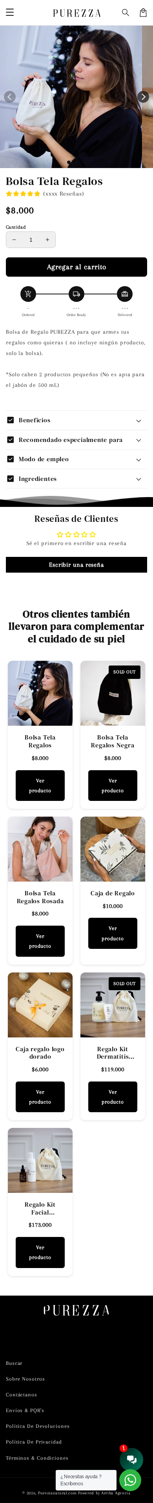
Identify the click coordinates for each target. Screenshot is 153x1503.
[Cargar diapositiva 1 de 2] (77, 162)
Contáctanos (21, 1395)
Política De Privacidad (34, 1442)
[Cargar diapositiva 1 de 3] (85, 162)
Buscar (14, 1363)
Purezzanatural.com (57, 1493)
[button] (126, 12)
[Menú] (9, 12)
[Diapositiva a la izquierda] (10, 97)
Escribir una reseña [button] (76, 564)
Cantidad (16, 227)
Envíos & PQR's (25, 1410)
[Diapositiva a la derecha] (143, 97)
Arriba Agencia (116, 1493)
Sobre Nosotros (25, 1379)
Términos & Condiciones (37, 1458)
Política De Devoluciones (38, 1426)
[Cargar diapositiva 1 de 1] (69, 162)
